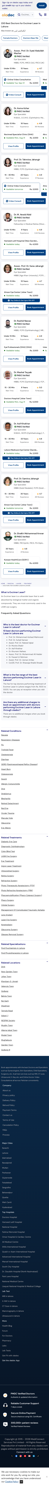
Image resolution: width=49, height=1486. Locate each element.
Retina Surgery (7, 876)
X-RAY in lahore (9, 1301)
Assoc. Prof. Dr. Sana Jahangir (29, 266)
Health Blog (7, 1326)
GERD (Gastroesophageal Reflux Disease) (19, 764)
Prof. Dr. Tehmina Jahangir (27, 159)
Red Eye (4, 808)
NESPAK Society (8, 1020)
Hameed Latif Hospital (12, 1222)
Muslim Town (7, 1025)
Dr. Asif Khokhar (22, 423)
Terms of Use (8, 1120)
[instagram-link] (21, 1456)
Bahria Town (6, 996)
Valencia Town (7, 986)
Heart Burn (6, 769)
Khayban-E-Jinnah (9, 981)
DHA (3, 967)
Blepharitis (5, 798)
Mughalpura (6, 1040)
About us (6, 1090)
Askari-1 (4, 1015)
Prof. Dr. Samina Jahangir (26, 478)
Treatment (28, 583)
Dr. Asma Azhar (21, 108)
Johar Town (6, 976)
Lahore (18, 583)
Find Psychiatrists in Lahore (13, 948)
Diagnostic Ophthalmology (13, 846)
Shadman (5, 1006)
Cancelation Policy (11, 1125)
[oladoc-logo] (8, 14)
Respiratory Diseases (10, 740)
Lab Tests (6, 1350)
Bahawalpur (7, 1192)
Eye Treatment (7, 861)
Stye (3, 789)
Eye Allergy (6, 828)
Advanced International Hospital (16, 1257)
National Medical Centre (12, 1281)
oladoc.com (42, 1445)
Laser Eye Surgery (9, 920)
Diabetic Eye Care (9, 841)
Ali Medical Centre (10, 1242)
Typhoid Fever (7, 749)
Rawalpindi (7, 1163)
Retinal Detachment (10, 803)
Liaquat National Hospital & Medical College (21, 1286)
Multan (5, 1168)
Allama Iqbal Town (9, 1030)
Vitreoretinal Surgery (10, 871)
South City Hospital (10, 1267)
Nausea (4, 735)
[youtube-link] (25, 1456)
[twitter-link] (12, 1456)
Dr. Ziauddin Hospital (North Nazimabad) (20, 1271)
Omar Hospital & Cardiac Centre (16, 1237)
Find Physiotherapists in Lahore (15, 953)
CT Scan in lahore (10, 1306)
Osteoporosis (7, 774)
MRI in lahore (7, 1296)
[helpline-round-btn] (40, 14)
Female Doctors (10, 38)
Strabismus (6, 793)
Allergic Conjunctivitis (10, 784)
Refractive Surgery (9, 880)
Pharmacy (6, 1341)
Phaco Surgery (7, 900)
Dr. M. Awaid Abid (22, 214)
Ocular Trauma (7, 813)
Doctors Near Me (30, 38)
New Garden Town (9, 971)
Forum (5, 1331)
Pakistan (10, 583)
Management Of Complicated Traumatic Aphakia (23, 910)
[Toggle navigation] (45, 15)
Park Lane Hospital (10, 1276)
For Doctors (7, 1336)
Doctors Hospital (9, 1217)
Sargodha (6, 1187)
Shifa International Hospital (14, 1247)
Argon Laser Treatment (11, 866)
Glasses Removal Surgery (12, 934)
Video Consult (15, 95)
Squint (4, 779)
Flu (2, 745)
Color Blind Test (8, 851)
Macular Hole (7, 818)
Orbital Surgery (8, 905)
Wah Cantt (7, 1202)
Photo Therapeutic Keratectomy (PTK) (18, 885)
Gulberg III (5, 1050)
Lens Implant (7, 915)
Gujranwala (7, 1178)
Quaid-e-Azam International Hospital (18, 1252)
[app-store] (14, 1368)
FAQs (5, 1130)
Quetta (5, 1197)
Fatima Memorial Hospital (13, 1232)
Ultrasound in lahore (11, 1316)
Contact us (7, 1115)
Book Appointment (35, 95)
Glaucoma (5, 823)
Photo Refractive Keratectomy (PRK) (17, 890)
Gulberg (4, 991)
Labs (4, 1346)
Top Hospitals (8, 1212)
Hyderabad (7, 1207)
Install (42, 5)
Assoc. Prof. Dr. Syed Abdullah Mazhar (29, 52)
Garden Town (7, 1045)
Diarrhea (5, 759)
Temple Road (7, 1010)
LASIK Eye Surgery (9, 856)
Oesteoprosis (7, 754)
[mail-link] (29, 1456)
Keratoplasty (6, 924)
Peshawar (6, 1173)
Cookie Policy (12, 1481)
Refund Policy (9, 1105)
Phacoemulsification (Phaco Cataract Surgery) (21, 895)
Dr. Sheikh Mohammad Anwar (29, 533)
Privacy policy (9, 1095)
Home (3, 583)
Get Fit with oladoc (10, 1355)
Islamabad (6, 1158)
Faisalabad (7, 1182)
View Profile (13, 146)
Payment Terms (9, 1110)
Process (6, 1135)
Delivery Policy (9, 1100)
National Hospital (9, 1227)
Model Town (6, 1035)
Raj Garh (5, 1001)
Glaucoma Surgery (9, 929)
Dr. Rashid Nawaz (22, 321)
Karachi (5, 1148)
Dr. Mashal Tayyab (23, 372)
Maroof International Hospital (15, 1262)
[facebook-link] (16, 1456)
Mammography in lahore (13, 1311)
